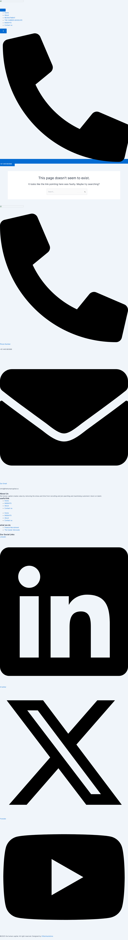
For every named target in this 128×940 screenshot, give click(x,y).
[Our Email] (64, 481)
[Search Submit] (85, 192)
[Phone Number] (64, 342)
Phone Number (5, 344)
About (6, 15)
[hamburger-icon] (3, 10)
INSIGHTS (7, 23)
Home (6, 13)
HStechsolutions (47, 936)
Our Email (3, 483)
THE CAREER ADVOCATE (13, 20)
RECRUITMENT (9, 18)
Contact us (8, 25)
